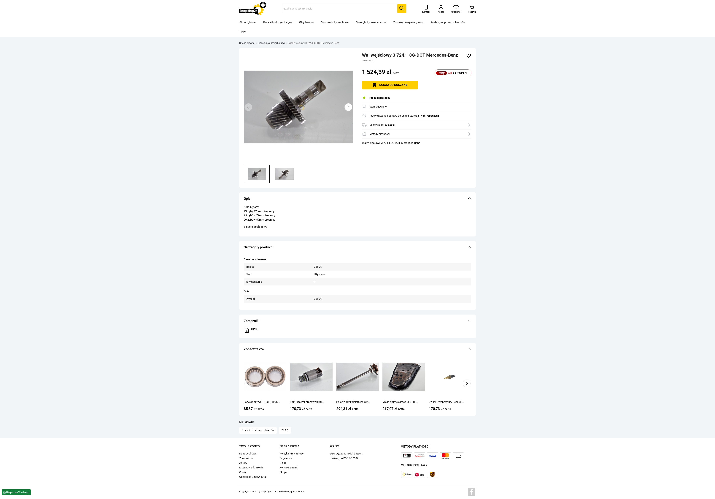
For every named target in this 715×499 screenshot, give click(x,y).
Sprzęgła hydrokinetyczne (371, 22)
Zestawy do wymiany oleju (408, 22)
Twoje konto (249, 446)
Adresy (243, 462)
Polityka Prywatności (292, 453)
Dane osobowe (247, 453)
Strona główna (247, 22)
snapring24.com (269, 491)
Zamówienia (246, 458)
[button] (357, 198)
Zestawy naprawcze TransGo (448, 22)
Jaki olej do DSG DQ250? (344, 458)
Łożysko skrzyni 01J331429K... (262, 401)
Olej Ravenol (306, 22)
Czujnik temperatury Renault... (446, 401)
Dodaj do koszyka (390, 85)
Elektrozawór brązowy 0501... (307, 401)
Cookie (243, 472)
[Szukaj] (401, 8)
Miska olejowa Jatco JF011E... (400, 401)
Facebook (471, 492)
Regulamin (286, 458)
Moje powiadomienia (251, 467)
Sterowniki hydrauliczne (335, 22)
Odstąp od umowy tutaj (252, 476)
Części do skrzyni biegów (278, 22)
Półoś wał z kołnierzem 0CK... (353, 401)
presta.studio (297, 491)
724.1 (285, 430)
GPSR (254, 329)
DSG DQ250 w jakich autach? (346, 453)
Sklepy (283, 472)
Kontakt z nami (288, 467)
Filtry (242, 31)
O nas (283, 462)
